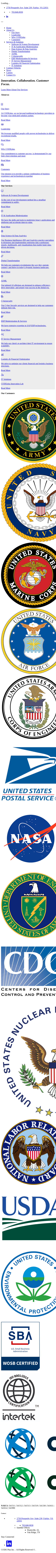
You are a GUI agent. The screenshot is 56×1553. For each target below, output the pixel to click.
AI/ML (14, 54)
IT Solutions (16, 65)
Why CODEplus (18, 37)
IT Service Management (21, 61)
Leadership (16, 35)
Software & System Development (25, 44)
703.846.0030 (17, 12)
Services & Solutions (14, 42)
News (8, 70)
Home (8, 28)
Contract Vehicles (13, 68)
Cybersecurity (17, 56)
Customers (15, 40)
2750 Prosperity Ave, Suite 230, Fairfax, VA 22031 (27, 8)
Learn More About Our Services (14, 90)
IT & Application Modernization (24, 47)
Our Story (15, 32)
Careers (9, 73)
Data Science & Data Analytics (24, 49)
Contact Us (10, 75)
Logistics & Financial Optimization (25, 63)
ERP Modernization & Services (24, 58)
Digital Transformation (20, 51)
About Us (10, 30)
